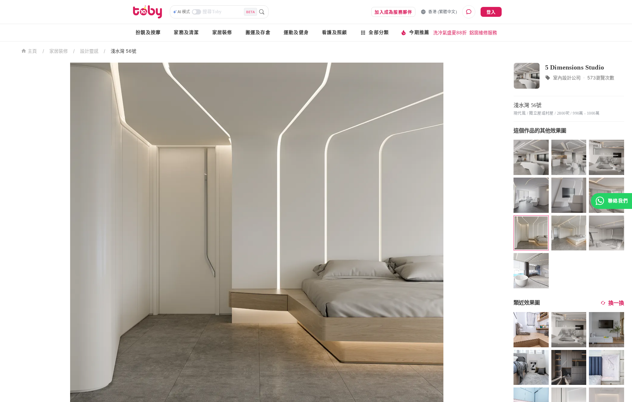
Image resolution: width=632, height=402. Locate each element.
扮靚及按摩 (148, 32)
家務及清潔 (186, 32)
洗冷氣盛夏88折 (450, 32)
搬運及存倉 (258, 32)
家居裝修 (222, 32)
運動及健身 (296, 32)
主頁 (32, 51)
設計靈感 (89, 51)
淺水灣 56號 (123, 51)
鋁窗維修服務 (483, 32)
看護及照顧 (334, 32)
